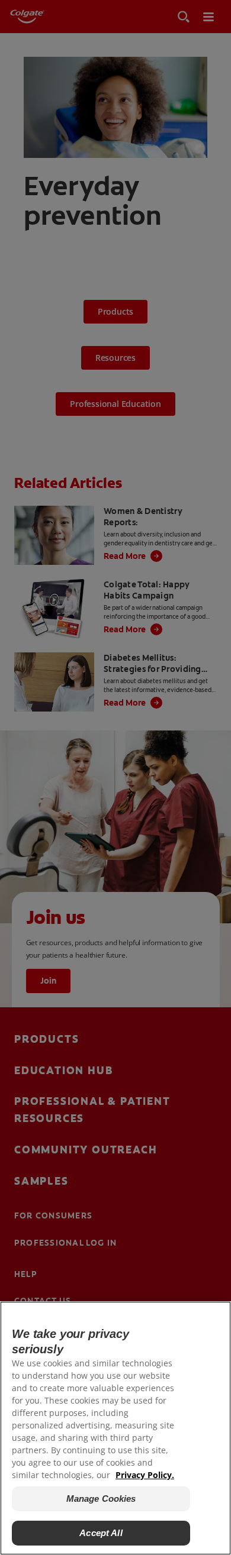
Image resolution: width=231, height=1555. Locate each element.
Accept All (101, 1533)
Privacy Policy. (145, 1474)
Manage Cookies (101, 1498)
